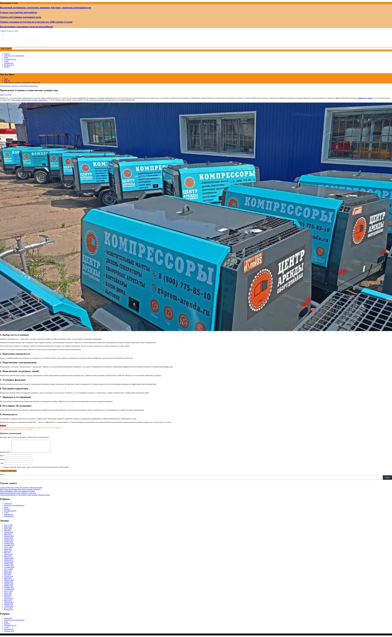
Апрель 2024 (8, 576)
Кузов (6, 57)
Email (2, 459)
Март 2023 (7, 600)
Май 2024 (7, 574)
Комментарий (5, 452)
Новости (7, 67)
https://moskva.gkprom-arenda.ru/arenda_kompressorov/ (30, 100)
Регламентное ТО (10, 59)
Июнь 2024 (8, 573)
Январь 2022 (8, 609)
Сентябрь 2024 (9, 567)
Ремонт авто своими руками (21, 39)
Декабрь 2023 (8, 584)
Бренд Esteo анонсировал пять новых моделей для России (20, 489)
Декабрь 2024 (8, 562)
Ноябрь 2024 (8, 563)
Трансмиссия (8, 63)
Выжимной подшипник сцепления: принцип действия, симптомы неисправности (45, 7)
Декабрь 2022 (8, 606)
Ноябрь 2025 (8, 541)
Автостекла (8, 503)
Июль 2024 (8, 571)
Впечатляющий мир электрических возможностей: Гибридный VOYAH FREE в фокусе (30, 427)
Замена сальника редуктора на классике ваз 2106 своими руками (36, 22)
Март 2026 (7, 534)
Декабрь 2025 (8, 539)
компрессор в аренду (365, 98)
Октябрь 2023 (9, 587)
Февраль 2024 (9, 580)
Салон (6, 61)
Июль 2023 (8, 593)
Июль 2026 (8, 527)
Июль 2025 (8, 549)
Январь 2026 (8, 538)
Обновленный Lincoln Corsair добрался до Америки (18, 493)
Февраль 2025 (9, 558)
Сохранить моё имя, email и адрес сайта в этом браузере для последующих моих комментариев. (35, 467)
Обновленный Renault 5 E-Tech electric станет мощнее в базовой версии (25, 495)
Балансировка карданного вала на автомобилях (26, 26)
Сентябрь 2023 (9, 589)
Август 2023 (8, 591)
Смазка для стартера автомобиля (18, 12)
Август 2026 (8, 525)
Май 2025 (7, 552)
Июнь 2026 (8, 528)
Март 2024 (7, 578)
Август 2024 (8, 569)
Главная (7, 54)
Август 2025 (8, 547)
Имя (2, 456)
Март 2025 (7, 556)
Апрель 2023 (8, 598)
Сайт (1, 463)
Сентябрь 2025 (9, 545)
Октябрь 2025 (9, 543)
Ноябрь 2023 (8, 585)
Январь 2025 (8, 560)
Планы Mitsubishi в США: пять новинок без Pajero (17, 491)
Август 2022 (8, 607)
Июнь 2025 (8, 551)
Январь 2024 (8, 582)
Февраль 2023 (9, 602)
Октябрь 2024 (9, 565)
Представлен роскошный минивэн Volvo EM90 (16, 429)
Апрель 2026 (8, 532)
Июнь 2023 (8, 595)
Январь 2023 (8, 604)
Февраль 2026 (9, 536)
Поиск (2, 474)
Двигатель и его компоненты (14, 56)
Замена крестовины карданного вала (20, 17)
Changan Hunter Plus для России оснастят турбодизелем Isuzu (21, 487)
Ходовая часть (9, 65)
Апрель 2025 (8, 554)
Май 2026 (7, 530)
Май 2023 (7, 596)
